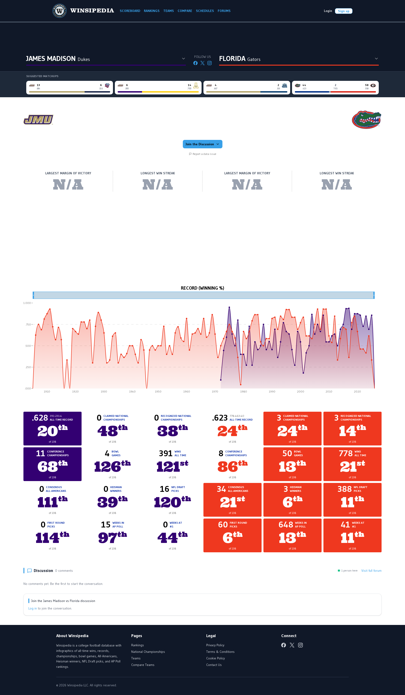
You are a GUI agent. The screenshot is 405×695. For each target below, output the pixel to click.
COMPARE (185, 11)
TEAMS (168, 11)
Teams (136, 658)
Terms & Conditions (220, 652)
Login (328, 11)
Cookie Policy (215, 658)
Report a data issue (204, 154)
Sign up (343, 11)
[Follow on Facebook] (195, 63)
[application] (202, 344)
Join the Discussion (200, 144)
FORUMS (224, 11)
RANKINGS (152, 11)
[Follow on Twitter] (202, 63)
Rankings (137, 645)
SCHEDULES (205, 11)
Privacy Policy (215, 645)
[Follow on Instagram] (209, 63)
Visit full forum (371, 570)
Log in (32, 608)
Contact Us (214, 665)
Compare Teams (142, 665)
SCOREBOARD (130, 11)
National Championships (148, 652)
